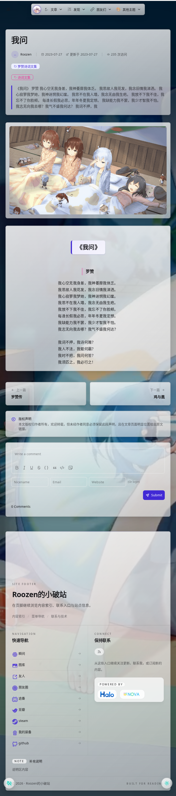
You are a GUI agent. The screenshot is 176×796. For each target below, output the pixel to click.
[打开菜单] (8, 9)
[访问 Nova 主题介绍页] (132, 694)
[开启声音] (9, 783)
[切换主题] (166, 783)
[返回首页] (37, 9)
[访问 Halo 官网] (107, 694)
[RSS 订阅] (99, 651)
